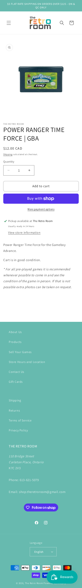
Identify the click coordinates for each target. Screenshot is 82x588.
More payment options (41, 209)
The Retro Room (34, 583)
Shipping (7, 154)
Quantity (8, 161)
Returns (14, 410)
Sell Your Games (20, 352)
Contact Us (16, 372)
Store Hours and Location (27, 362)
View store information (24, 232)
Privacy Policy (18, 430)
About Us (15, 332)
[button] (9, 23)
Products (15, 342)
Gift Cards (16, 382)
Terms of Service (20, 420)
